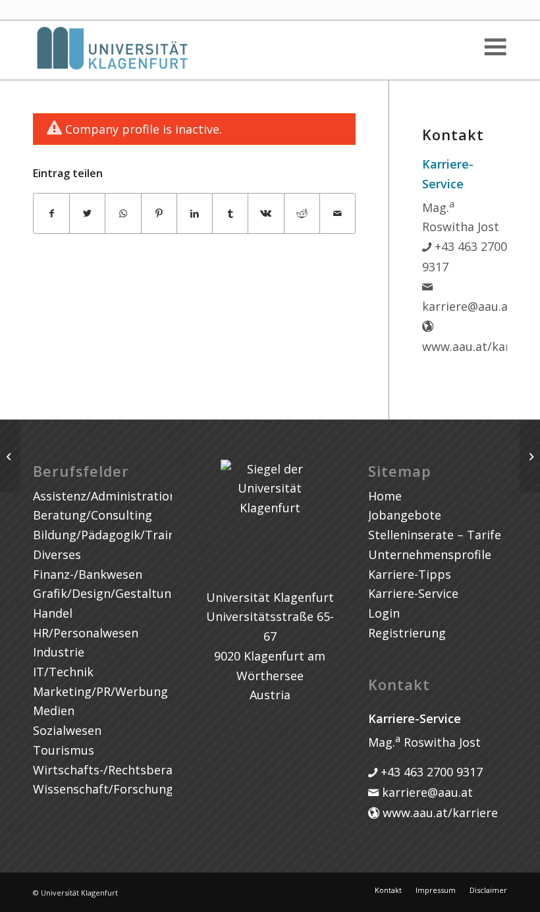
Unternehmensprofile (429, 554)
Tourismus (63, 750)
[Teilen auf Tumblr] (230, 214)
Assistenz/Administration (104, 496)
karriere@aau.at (426, 792)
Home (385, 496)
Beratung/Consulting (92, 515)
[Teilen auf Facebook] (51, 214)
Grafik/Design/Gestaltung (105, 593)
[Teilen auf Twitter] (87, 214)
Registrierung (407, 633)
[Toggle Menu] (494, 47)
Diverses (57, 554)
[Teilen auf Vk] (265, 214)
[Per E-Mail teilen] (337, 214)
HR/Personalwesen (85, 633)
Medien (53, 710)
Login (384, 613)
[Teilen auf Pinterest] (159, 214)
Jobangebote (404, 515)
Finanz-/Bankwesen (87, 574)
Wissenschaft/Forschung (103, 789)
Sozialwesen (67, 730)
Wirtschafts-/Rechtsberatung (116, 770)
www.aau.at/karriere (438, 812)
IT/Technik (63, 672)
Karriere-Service (413, 593)
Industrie (58, 652)
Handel (52, 613)
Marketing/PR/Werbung (100, 691)
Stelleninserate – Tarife (434, 535)
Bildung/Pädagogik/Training (113, 535)
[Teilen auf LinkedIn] (194, 214)
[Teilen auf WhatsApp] (122, 214)
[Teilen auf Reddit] (301, 214)
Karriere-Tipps (409, 574)
